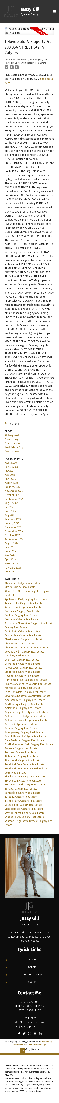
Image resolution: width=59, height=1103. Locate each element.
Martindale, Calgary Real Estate (23, 708)
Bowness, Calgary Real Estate (22, 619)
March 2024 (11, 563)
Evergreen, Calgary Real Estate (22, 663)
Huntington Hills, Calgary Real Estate (26, 679)
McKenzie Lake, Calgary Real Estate (25, 716)
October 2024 (12, 535)
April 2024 (10, 559)
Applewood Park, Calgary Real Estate (26, 599)
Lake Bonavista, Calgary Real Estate (25, 691)
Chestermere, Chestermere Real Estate (27, 647)
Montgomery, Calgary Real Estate (24, 732)
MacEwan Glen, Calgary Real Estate (25, 700)
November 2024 (14, 531)
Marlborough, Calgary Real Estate (24, 704)
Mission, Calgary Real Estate (21, 728)
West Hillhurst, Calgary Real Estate (25, 812)
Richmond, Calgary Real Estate (22, 756)
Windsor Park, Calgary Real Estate (24, 816)
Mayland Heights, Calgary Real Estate (26, 712)
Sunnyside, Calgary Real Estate (22, 792)
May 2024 (10, 555)
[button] (18, 1033)
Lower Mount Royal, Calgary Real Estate (27, 695)
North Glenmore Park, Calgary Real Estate (29, 744)
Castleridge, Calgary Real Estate (23, 635)
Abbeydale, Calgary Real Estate (23, 583)
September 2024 (14, 539)
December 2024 (14, 527)
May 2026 (10, 474)
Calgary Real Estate (16, 627)
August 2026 (12, 466)
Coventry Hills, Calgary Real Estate (24, 651)
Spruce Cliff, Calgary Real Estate (30, 63)
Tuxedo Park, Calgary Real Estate (24, 800)
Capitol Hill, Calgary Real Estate (23, 631)
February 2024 (13, 567)
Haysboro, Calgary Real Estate (22, 675)
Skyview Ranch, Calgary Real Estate (25, 776)
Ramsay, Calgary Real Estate (21, 748)
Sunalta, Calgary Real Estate (21, 788)
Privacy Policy (46, 1041)
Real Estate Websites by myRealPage (29, 1045)
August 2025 (11, 503)
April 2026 (10, 478)
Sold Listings (12, 451)
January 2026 (12, 486)
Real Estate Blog (14, 447)
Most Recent (12, 462)
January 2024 (12, 571)
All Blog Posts (12, 435)
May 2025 (10, 515)
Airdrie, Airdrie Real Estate (20, 587)
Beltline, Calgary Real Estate (21, 615)
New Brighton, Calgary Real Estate (24, 740)
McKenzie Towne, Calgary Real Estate (26, 720)
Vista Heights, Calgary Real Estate (24, 808)
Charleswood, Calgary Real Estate (24, 639)
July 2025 (10, 507)
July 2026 (10, 470)
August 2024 (12, 543)
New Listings (12, 439)
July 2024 (10, 547)
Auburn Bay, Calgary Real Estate (23, 607)
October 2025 (12, 495)
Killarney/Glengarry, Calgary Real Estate (28, 683)
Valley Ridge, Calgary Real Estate (23, 804)
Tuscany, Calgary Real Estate (21, 796)
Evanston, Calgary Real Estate (22, 659)
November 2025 (14, 490)
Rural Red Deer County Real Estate (25, 764)
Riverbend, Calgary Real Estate (22, 760)
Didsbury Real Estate (17, 655)
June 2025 (10, 511)
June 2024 (10, 551)
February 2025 (13, 519)
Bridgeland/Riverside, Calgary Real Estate (29, 623)
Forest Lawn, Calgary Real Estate (23, 667)
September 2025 (14, 499)
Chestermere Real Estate (19, 643)
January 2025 (12, 523)
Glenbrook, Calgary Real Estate (22, 671)
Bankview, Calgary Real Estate (22, 611)
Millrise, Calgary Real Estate (21, 724)
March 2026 (11, 482)
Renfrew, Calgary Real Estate (21, 752)
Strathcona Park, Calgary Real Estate (26, 784)
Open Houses (12, 443)
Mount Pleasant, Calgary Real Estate (26, 736)
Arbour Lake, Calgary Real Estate (23, 603)
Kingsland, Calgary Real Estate (22, 687)
